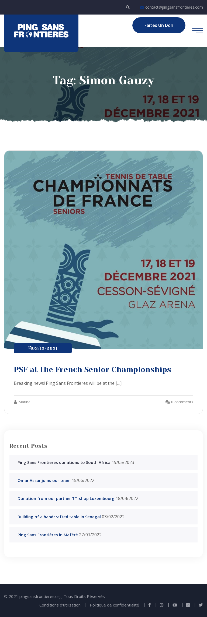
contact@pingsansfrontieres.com (174, 7)
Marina (24, 401)
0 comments (182, 401)
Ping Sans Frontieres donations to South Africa (64, 462)
